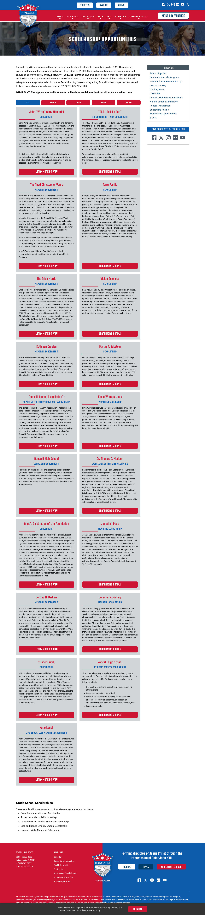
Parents (104, 5)
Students (85, 5)
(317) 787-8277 (25, 863)
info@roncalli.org (25, 866)
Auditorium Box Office (63, 877)
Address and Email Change (65, 873)
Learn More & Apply (47, 171)
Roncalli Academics (160, 105)
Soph (103, 102)
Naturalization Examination (164, 101)
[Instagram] (173, 5)
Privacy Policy (93, 910)
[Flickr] (177, 5)
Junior (78, 102)
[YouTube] (182, 5)
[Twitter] (161, 138)
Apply (146, 866)
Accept (137, 909)
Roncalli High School (28, 15)
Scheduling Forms (159, 109)
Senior (53, 102)
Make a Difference (173, 16)
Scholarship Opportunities (163, 113)
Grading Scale (157, 89)
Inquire (127, 866)
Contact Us (58, 869)
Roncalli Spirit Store (62, 881)
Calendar (57, 857)
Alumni (121, 5)
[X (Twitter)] (168, 5)
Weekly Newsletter (61, 865)
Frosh (129, 102)
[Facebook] (163, 5)
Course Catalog (158, 85)
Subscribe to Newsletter (64, 861)
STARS (153, 117)
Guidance (155, 93)
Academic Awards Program (164, 77)
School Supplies (158, 73)
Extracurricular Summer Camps (166, 81)
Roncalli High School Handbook (166, 97)
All (28, 102)
